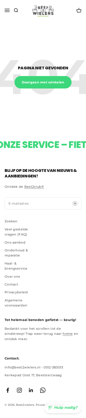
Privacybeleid (16, 292)
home (68, 334)
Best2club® (34, 187)
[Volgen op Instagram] (19, 390)
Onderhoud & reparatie (16, 252)
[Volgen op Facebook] (8, 390)
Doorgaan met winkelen (43, 82)
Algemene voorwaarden (16, 302)
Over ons (12, 276)
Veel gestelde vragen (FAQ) (16, 231)
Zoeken (11, 221)
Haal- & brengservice (16, 266)
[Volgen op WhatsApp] (43, 390)
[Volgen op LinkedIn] (31, 390)
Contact (11, 284)
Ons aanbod (15, 242)
